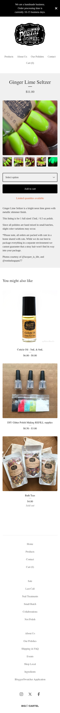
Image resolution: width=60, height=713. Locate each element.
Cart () (30, 63)
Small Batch (30, 604)
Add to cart (30, 188)
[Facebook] (38, 694)
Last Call (30, 588)
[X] (30, 694)
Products (8, 56)
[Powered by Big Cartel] (30, 706)
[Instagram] (21, 694)
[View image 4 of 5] (41, 162)
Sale (30, 581)
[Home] (30, 34)
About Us (22, 56)
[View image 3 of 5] (30, 162)
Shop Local (30, 664)
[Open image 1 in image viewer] (30, 127)
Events (30, 656)
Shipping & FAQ (30, 648)
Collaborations (30, 611)
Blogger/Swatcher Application (30, 679)
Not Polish (30, 619)
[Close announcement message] (56, 8)
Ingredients (30, 671)
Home (30, 544)
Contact (52, 56)
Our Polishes (37, 56)
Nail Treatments (30, 596)
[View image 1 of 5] (7, 162)
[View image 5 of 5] (52, 162)
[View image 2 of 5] (18, 162)
